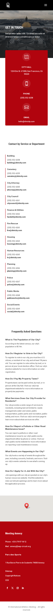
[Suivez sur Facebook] (7, 588)
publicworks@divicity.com (18, 298)
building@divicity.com (16, 163)
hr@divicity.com (14, 257)
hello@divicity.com (26, 121)
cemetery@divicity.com (17, 176)
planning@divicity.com (16, 271)
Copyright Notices (12, 576)
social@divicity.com (15, 312)
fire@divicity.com (14, 230)
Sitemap (8, 571)
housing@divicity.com (16, 244)
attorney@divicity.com (16, 190)
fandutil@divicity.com (16, 217)
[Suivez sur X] (12, 588)
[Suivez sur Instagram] (18, 588)
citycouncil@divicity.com (18, 203)
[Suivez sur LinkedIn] (23, 588)
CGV (7, 580)
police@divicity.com (15, 285)
